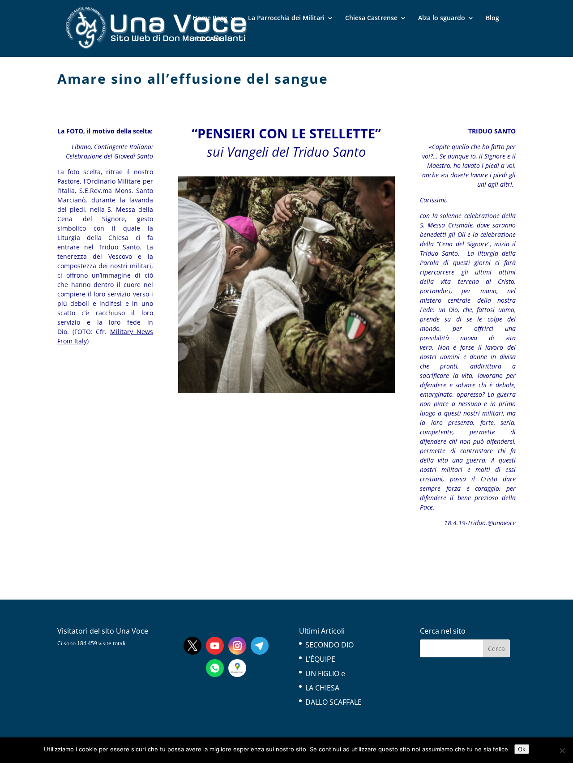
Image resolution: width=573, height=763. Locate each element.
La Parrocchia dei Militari (286, 18)
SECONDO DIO (329, 645)
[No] (561, 750)
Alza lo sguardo (441, 18)
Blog (492, 18)
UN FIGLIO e (325, 673)
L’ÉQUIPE (320, 659)
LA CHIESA (322, 688)
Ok (522, 749)
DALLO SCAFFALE (333, 702)
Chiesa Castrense (371, 18)
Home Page (209, 18)
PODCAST (206, 39)
